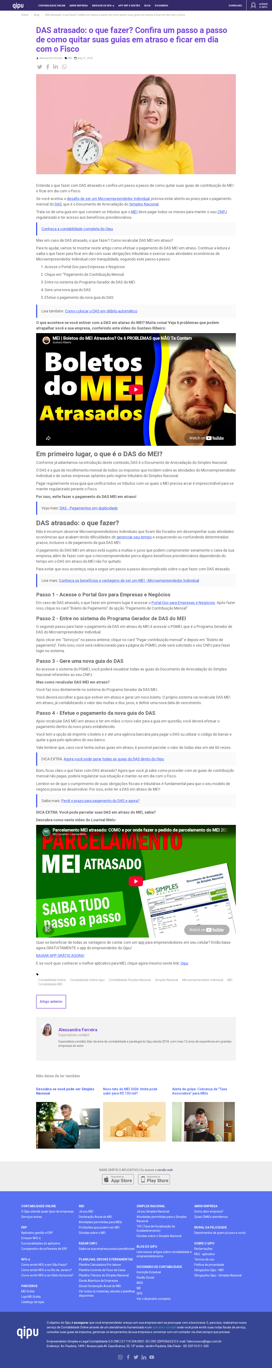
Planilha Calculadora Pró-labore (100, 1264)
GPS (139, 1293)
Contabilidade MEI (50, 984)
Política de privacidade (209, 1264)
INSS (140, 1283)
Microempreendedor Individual (202, 980)
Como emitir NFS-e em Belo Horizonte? (47, 1275)
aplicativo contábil (164, 1327)
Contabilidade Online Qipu (87, 980)
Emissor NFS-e (31, 1238)
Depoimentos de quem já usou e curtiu (220, 1232)
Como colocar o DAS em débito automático (101, 311)
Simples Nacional (144, 204)
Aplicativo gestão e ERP (37, 1232)
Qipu (184, 963)
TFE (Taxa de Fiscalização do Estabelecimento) (156, 1228)
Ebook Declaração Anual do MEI (100, 1286)
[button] (235, 2)
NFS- (25, 1259)
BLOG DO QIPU (147, 1246)
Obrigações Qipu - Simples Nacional (218, 1275)
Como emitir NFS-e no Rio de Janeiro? (46, 1270)
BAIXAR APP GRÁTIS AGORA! (60, 955)
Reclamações (203, 1248)
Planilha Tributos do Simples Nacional (104, 1275)
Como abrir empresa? (208, 1211)
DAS (58, 204)
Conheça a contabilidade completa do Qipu (77, 229)
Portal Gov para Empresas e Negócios (183, 602)
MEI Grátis (28, 1291)
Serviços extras (31, 1216)
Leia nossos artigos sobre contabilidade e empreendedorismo (164, 1254)
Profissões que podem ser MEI (99, 1227)
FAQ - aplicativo (204, 1254)
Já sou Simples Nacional (153, 1211)
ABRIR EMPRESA (205, 1206)
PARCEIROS (29, 1286)
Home (24, 14)
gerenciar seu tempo (134, 537)
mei (81, 1206)
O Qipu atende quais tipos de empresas (47, 1211)
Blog (36, 14)
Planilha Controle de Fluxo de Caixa (102, 1270)
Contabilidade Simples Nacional (130, 980)
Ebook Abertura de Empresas (98, 1280)
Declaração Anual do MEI (95, 1216)
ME (139, 1288)
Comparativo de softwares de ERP (44, 1248)
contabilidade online (38, 1206)
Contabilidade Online (52, 980)
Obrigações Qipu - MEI (209, 1270)
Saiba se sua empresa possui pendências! (107, 1248)
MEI (70, 58)
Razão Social (145, 1277)
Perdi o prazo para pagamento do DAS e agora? (100, 800)
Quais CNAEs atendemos (211, 1216)
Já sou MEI (86, 1211)
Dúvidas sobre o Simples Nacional (159, 1236)
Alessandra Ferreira (50, 58)
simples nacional (151, 1206)
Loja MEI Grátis (31, 1296)
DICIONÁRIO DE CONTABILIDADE (159, 1267)
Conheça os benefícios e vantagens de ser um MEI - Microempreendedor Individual (129, 580)
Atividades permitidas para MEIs (100, 1222)
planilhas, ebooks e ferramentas (106, 1259)
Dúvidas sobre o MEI (92, 1232)
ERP (24, 1227)
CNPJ (222, 212)
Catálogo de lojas (32, 1302)
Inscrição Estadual (149, 1272)
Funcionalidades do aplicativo (40, 1243)
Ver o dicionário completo (154, 1298)
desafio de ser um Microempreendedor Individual (108, 198)
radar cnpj (88, 1243)
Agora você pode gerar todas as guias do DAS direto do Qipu (114, 759)
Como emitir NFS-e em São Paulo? (44, 1264)
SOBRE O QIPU (204, 1243)
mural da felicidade (210, 1227)
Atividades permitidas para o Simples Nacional (162, 1219)
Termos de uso (204, 1259)
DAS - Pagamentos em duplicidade (89, 508)
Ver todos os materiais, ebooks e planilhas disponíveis (107, 1293)
